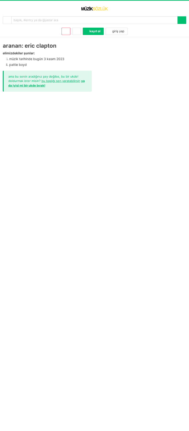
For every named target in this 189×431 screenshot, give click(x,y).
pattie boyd (18, 65)
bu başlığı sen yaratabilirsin (60, 81)
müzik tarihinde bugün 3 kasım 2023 (36, 59)
